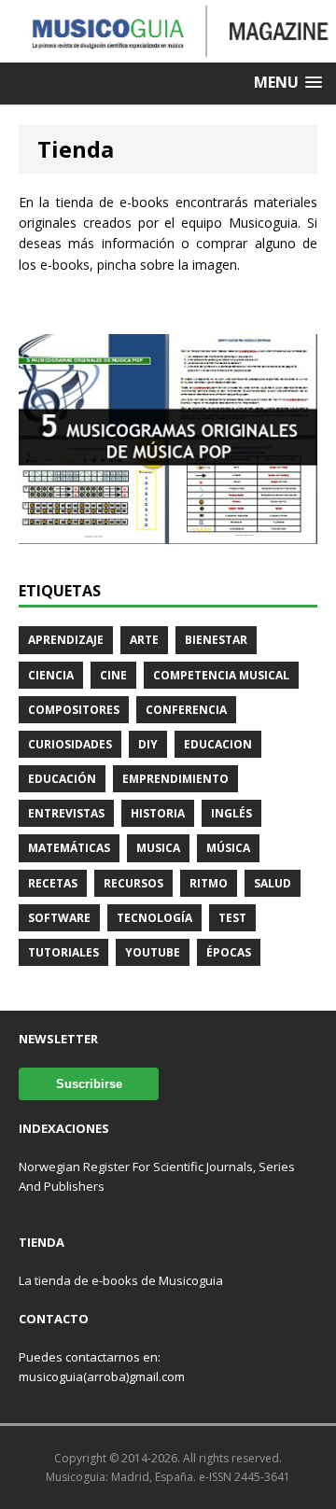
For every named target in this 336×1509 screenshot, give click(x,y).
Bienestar (216, 640)
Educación (62, 779)
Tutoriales (63, 952)
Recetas (52, 883)
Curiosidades (70, 744)
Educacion (218, 744)
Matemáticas (69, 848)
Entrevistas (66, 813)
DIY (148, 744)
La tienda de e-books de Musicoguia (121, 1280)
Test (232, 918)
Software (59, 918)
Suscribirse (89, 1084)
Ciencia (51, 675)
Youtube (152, 952)
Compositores (73, 710)
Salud (272, 883)
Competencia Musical (221, 675)
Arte (144, 640)
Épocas (228, 952)
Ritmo (208, 883)
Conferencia (186, 710)
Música (228, 848)
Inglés (231, 813)
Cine (113, 675)
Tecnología (154, 918)
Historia (158, 813)
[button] (288, 82)
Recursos (133, 883)
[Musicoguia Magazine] (168, 52)
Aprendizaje (66, 640)
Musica (158, 848)
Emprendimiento (175, 779)
